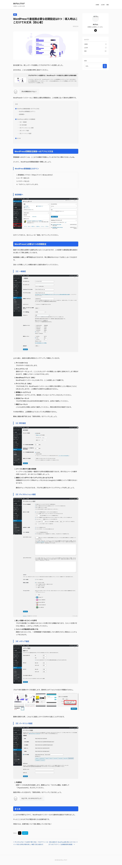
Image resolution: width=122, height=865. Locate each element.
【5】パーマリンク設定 (25, 133)
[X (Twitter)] (95, 30)
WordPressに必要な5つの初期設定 (26, 119)
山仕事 (102, 4)
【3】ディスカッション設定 (26, 128)
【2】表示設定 (23, 125)
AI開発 (97, 4)
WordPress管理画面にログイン (27, 111)
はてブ (25, 833)
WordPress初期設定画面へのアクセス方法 (28, 108)
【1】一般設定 (23, 122)
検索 (104, 66)
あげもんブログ (19, 3)
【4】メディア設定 (24, 130)
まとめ (19, 138)
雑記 (107, 4)
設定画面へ (22, 114)
